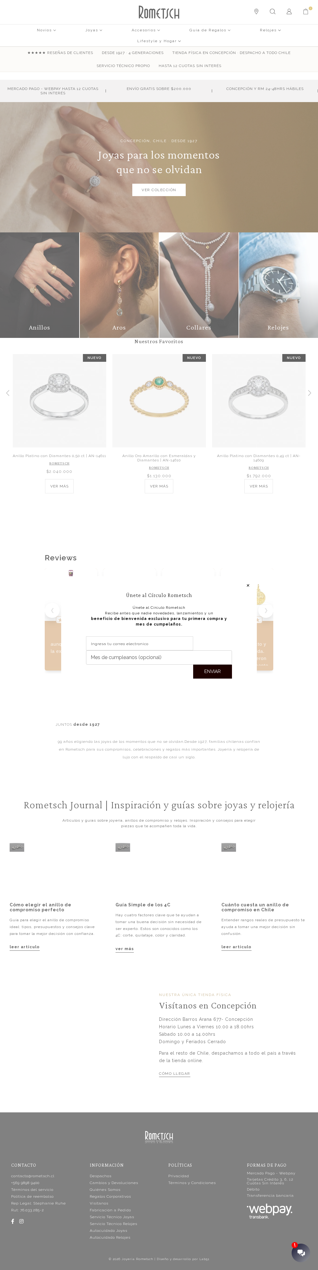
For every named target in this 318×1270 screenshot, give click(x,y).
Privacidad (178, 1176)
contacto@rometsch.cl (32, 1176)
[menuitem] (46, 30)
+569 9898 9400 (25, 1183)
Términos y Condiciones (192, 1183)
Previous (8, 392)
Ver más (59, 486)
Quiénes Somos (105, 1189)
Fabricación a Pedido (110, 1210)
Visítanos (99, 1203)
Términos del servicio (32, 1189)
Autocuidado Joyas (108, 1230)
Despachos (100, 1176)
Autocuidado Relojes (110, 1237)
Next (310, 392)
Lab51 (204, 1259)
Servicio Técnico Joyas (112, 1217)
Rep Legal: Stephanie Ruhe (38, 1203)
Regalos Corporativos (110, 1196)
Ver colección (159, 190)
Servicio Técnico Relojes (113, 1224)
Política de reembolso (32, 1196)
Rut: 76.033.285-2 (27, 1210)
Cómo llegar (174, 1073)
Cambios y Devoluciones (114, 1183)
